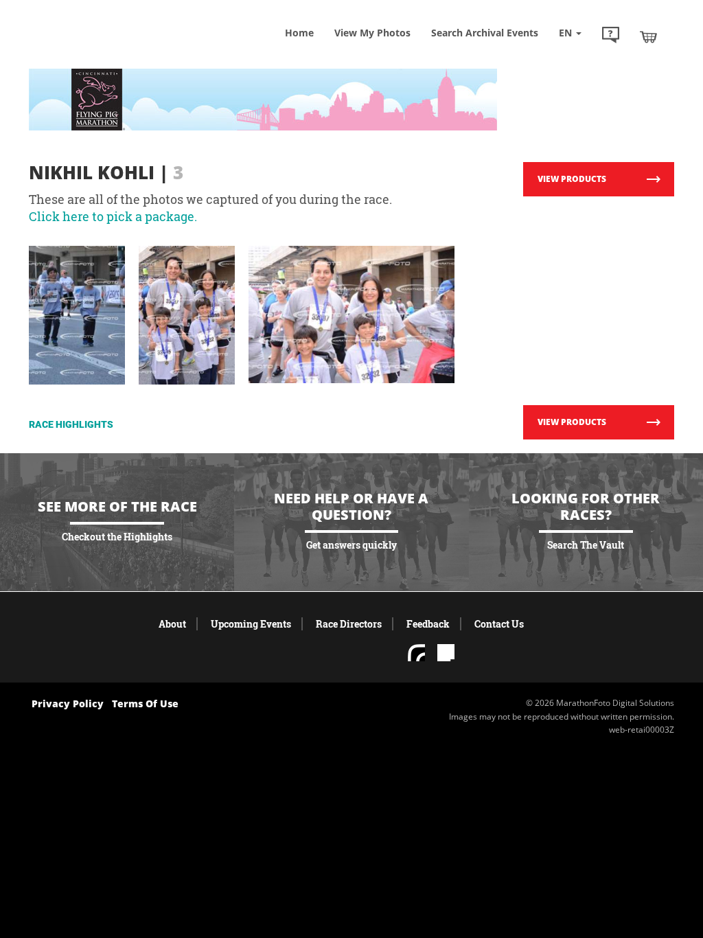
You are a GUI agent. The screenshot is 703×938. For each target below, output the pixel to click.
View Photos (372, 32)
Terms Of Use (145, 703)
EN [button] (567, 32)
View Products (572, 179)
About (172, 623)
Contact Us (499, 623)
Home (299, 32)
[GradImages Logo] (115, 45)
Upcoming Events (251, 623)
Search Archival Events (484, 32)
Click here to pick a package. (113, 216)
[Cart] (648, 36)
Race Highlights (71, 424)
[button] (611, 36)
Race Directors (349, 623)
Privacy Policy (68, 703)
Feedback (428, 623)
